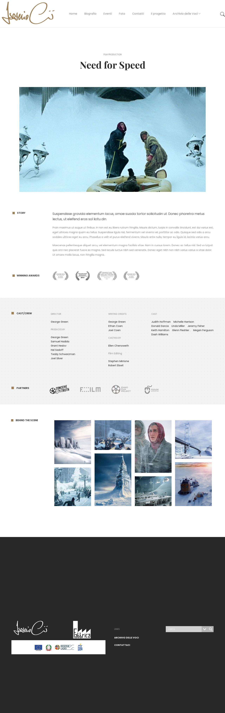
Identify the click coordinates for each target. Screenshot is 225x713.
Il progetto (158, 14)
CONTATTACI (122, 645)
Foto (122, 14)
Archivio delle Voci (185, 14)
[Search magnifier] (211, 629)
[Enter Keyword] (222, 14)
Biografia (90, 14)
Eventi (107, 14)
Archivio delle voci (126, 637)
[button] (112, 139)
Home (73, 14)
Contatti (138, 14)
